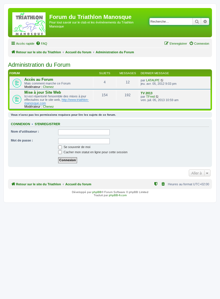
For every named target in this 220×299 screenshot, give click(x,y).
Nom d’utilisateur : (25, 131)
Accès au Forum (38, 79)
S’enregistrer (47, 124)
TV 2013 (146, 93)
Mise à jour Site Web (42, 92)
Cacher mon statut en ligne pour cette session (95, 152)
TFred (150, 96)
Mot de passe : (22, 140)
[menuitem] (41, 43)
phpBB (96, 192)
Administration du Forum (39, 65)
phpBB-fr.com (118, 195)
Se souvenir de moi (76, 147)
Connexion (20, 124)
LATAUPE (153, 80)
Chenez (48, 86)
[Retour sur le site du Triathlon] (29, 22)
